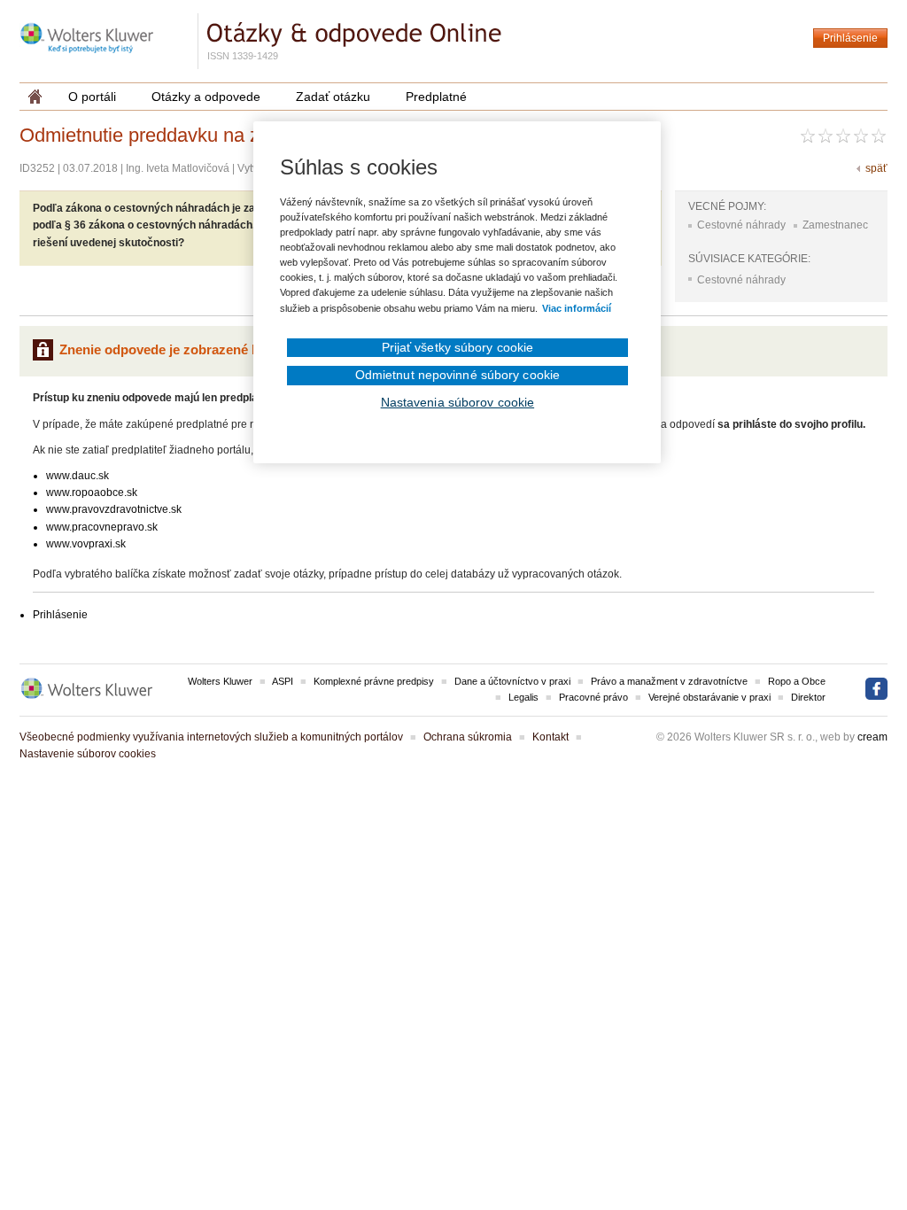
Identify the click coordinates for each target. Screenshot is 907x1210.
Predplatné (436, 96)
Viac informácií (576, 308)
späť (876, 168)
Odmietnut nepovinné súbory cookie (457, 375)
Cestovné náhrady (741, 225)
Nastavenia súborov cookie (458, 402)
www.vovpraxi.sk (86, 544)
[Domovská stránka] (35, 96)
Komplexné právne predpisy (374, 681)
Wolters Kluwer (220, 681)
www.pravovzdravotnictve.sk (114, 509)
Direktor (808, 697)
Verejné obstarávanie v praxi (709, 697)
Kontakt (550, 737)
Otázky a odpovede (205, 96)
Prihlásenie (850, 38)
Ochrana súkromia (467, 737)
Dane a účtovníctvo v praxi (512, 681)
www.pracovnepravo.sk (102, 527)
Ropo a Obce (797, 681)
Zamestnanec (835, 225)
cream (872, 737)
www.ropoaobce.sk (91, 492)
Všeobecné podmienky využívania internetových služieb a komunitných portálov (211, 737)
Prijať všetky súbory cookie (458, 347)
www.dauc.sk (77, 475)
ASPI (282, 681)
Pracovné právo (593, 697)
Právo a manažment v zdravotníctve (669, 681)
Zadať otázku (333, 96)
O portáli (92, 96)
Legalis (523, 697)
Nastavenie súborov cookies (87, 754)
